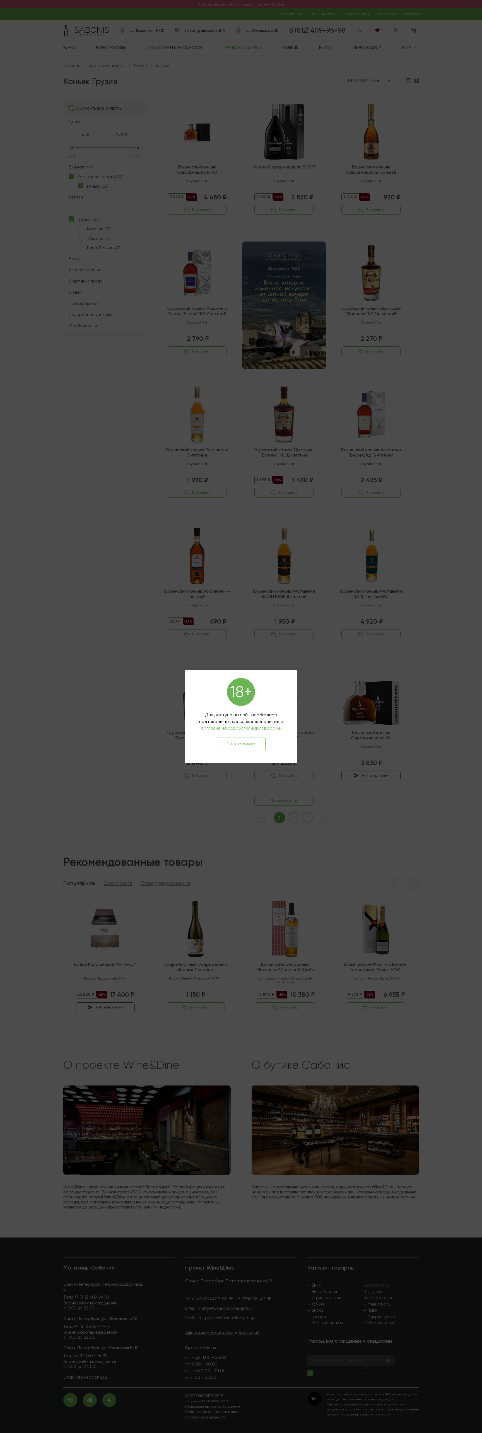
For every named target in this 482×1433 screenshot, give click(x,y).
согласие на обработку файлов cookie (241, 728)
